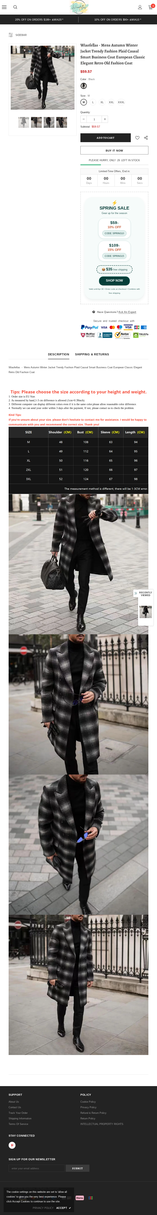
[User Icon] (140, 7)
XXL (111, 102)
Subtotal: (85, 126)
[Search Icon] (15, 7)
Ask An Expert (127, 312)
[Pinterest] (12, 1145)
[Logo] (79, 7)
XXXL (121, 102)
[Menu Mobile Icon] (4, 7)
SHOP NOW (114, 280)
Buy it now (114, 150)
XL (102, 102)
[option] (42, 78)
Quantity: (85, 112)
